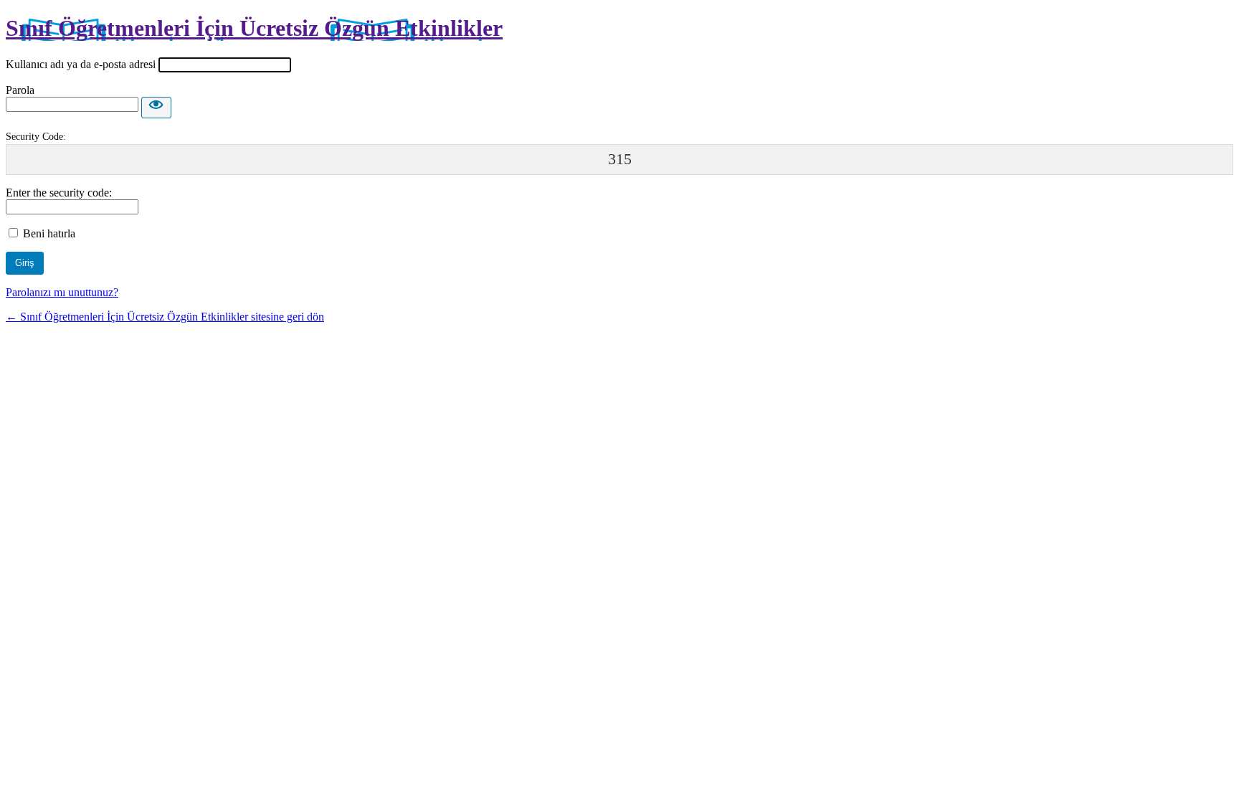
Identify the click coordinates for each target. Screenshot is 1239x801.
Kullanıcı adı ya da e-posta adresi (81, 64)
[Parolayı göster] (156, 107)
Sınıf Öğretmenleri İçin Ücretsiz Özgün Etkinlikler (254, 28)
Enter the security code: (59, 192)
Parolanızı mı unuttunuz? (62, 292)
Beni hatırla (49, 233)
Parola (20, 90)
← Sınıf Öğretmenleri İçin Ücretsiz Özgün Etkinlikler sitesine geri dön (165, 317)
